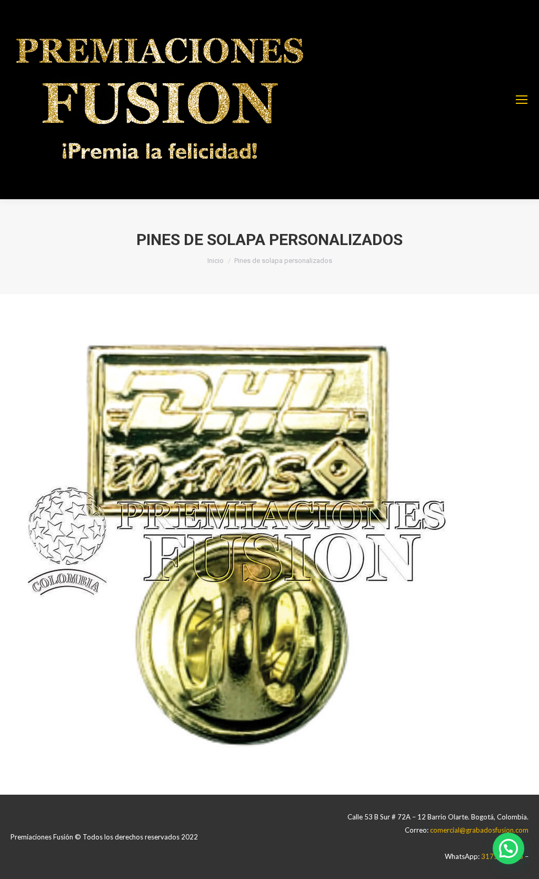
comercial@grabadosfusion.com (479, 830)
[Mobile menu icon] (521, 99)
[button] (508, 848)
